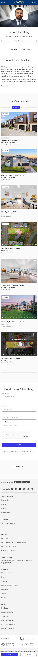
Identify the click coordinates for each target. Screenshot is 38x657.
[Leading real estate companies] (28, 644)
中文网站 (4, 597)
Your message (6, 393)
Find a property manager (9, 546)
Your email (5, 414)
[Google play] (26, 482)
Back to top (19, 466)
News (3, 577)
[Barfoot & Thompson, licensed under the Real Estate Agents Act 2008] (19, 2)
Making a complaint (7, 628)
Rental (3, 504)
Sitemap (4, 593)
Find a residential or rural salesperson (13, 542)
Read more (5, 86)
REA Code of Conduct (8, 624)
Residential (5, 500)
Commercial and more (8, 550)
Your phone (5, 422)
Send (19, 444)
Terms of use (5, 616)
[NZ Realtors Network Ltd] (9, 644)
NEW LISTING (5, 137)
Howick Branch (27, 36)
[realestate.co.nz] (28, 639)
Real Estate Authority (8, 620)
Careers (4, 581)
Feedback (4, 589)
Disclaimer (4, 608)
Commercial (5, 508)
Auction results (6, 528)
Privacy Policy (19, 453)
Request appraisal (19, 41)
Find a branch (5, 538)
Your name (5, 406)
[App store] (17, 482)
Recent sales (5, 512)
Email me (28, 654)
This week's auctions (8, 524)
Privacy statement (7, 612)
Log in (34, 2)
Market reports (6, 573)
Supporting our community (10, 585)
